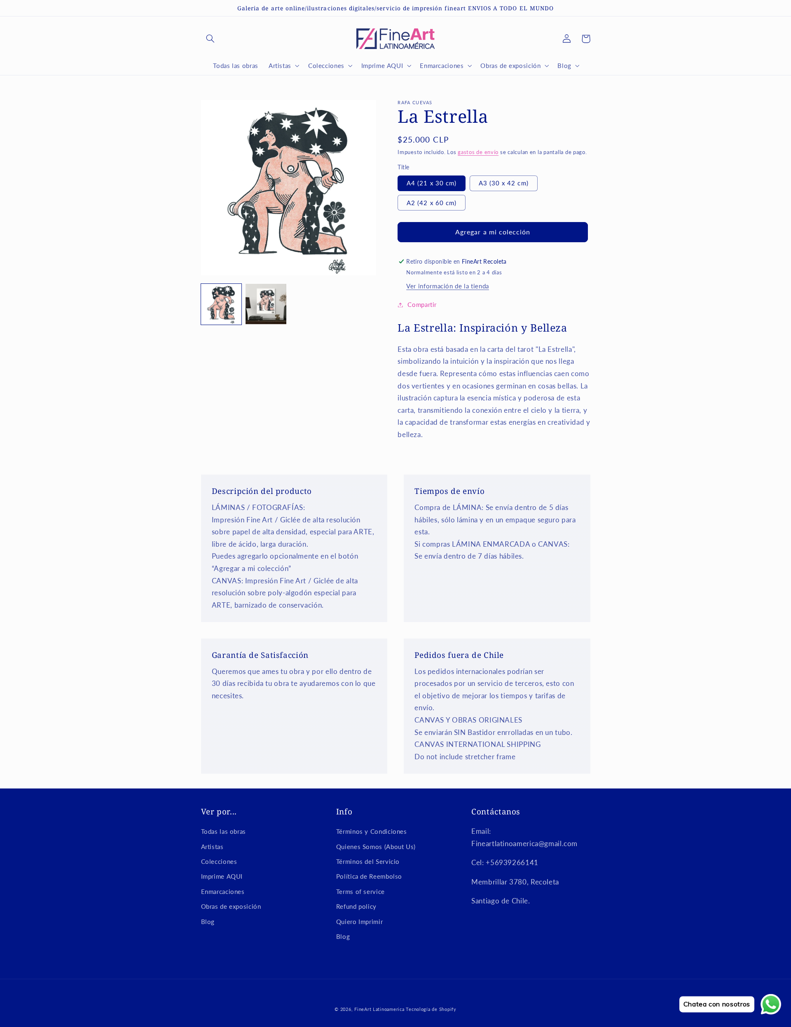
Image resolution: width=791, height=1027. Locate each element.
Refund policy (356, 906)
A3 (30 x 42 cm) (504, 183)
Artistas (212, 846)
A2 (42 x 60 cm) (431, 202)
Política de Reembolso (369, 876)
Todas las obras (223, 831)
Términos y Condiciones (371, 831)
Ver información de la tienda (447, 286)
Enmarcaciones (223, 891)
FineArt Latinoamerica (379, 1009)
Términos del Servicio (368, 861)
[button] (210, 38)
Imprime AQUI (222, 876)
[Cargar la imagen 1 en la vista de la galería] (221, 304)
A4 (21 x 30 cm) (431, 183)
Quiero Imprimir (359, 921)
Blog (208, 921)
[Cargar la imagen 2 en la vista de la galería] (266, 304)
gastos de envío (478, 152)
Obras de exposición (231, 906)
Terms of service (360, 891)
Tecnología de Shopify (431, 1009)
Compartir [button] (422, 304)
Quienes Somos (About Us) (376, 846)
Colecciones (219, 861)
